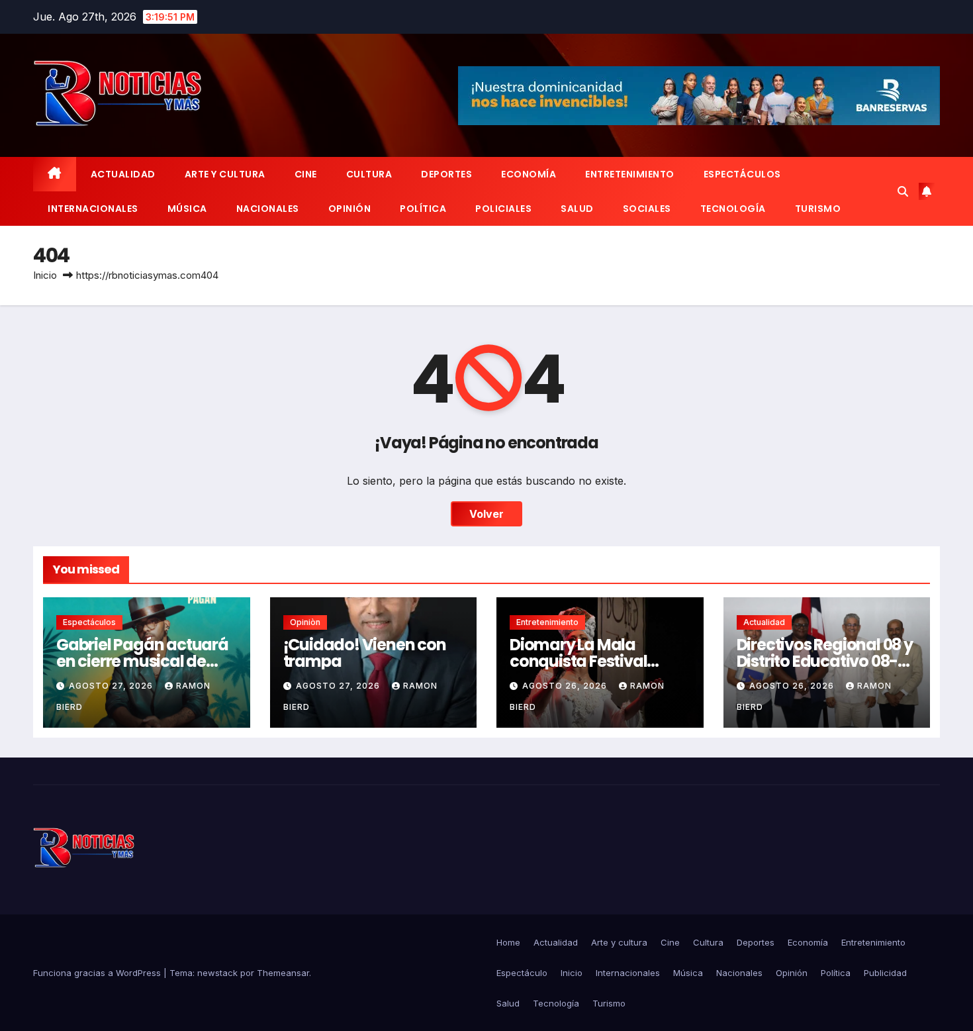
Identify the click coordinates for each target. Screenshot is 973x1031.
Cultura (369, 174)
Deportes (446, 174)
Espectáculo (521, 972)
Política (423, 208)
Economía (528, 174)
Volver (486, 513)
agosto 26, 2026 (566, 686)
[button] (903, 191)
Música (187, 208)
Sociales (647, 208)
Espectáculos (742, 174)
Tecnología (733, 208)
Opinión (349, 208)
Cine (306, 174)
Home (508, 942)
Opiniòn (305, 622)
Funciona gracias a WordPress (98, 972)
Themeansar (283, 972)
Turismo (818, 208)
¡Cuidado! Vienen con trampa (364, 653)
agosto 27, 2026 (112, 686)
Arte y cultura (225, 174)
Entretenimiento (629, 174)
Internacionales (93, 208)
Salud (577, 208)
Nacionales (267, 208)
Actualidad (123, 174)
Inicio (45, 275)
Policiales (503, 208)
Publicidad (885, 972)
